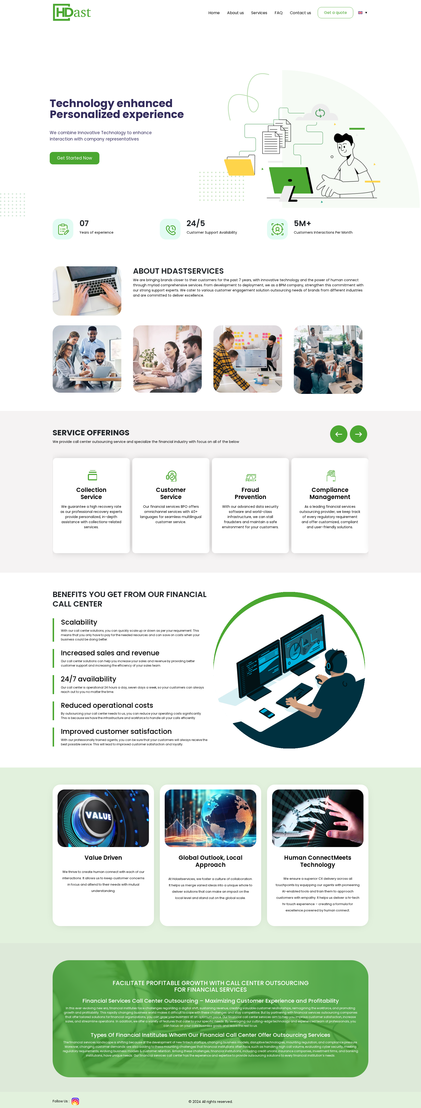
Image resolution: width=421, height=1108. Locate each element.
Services (259, 13)
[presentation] (339, 434)
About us (235, 13)
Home (214, 13)
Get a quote (335, 12)
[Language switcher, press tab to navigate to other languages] (363, 13)
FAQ (279, 13)
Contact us (300, 13)
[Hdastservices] (72, 12)
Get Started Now (74, 158)
